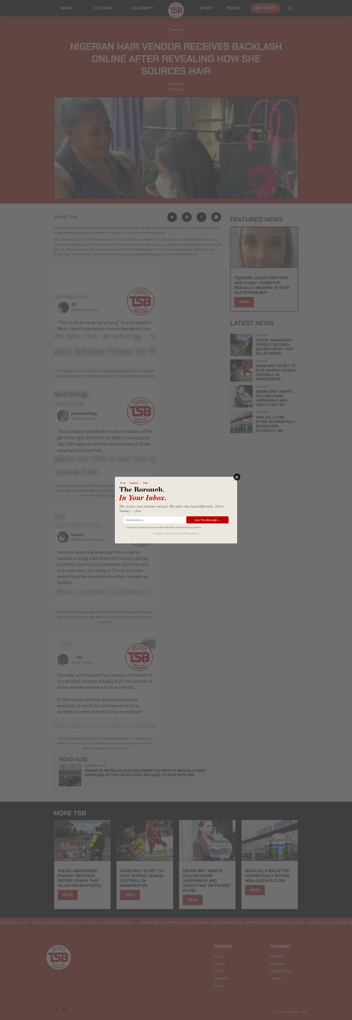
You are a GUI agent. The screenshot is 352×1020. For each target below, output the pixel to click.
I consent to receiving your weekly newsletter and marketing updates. (163, 527)
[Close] (236, 477)
